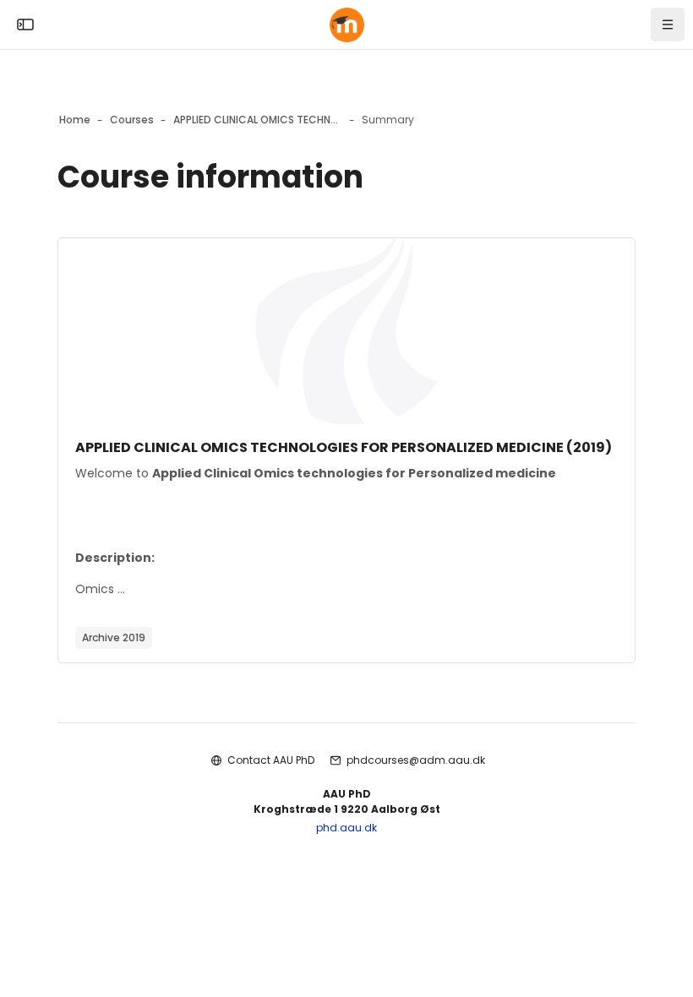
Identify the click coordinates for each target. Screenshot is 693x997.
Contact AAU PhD (270, 760)
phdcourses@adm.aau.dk (415, 760)
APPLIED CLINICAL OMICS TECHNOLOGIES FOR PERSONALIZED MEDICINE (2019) (343, 447)
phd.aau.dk (346, 827)
